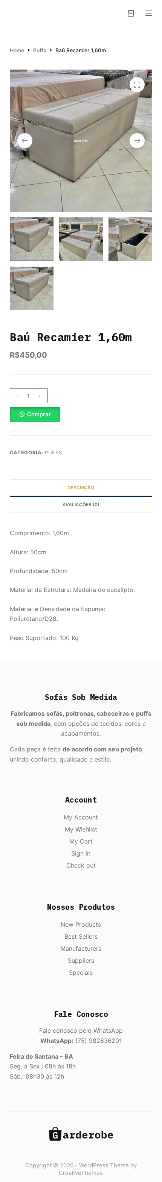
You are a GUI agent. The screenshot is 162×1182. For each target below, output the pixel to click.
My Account (81, 817)
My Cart (81, 841)
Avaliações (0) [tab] (81, 504)
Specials (81, 972)
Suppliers (81, 960)
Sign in (80, 853)
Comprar (39, 414)
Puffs (53, 452)
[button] (81, 414)
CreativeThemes (81, 1172)
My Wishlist (81, 829)
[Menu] (148, 13)
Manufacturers (80, 948)
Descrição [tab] (80, 487)
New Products (81, 924)
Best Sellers (81, 936)
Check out (81, 865)
